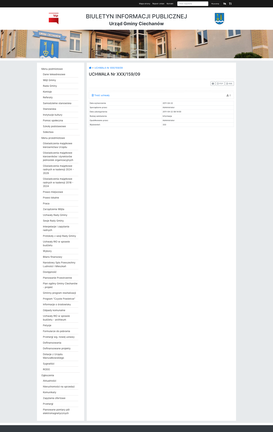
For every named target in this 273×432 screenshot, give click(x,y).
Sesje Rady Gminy (53, 220)
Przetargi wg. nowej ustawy (59, 336)
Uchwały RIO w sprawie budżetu (56, 243)
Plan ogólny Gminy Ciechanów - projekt (60, 285)
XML (230, 83)
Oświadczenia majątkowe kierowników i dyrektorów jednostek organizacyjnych (58, 156)
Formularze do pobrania (56, 331)
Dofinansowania (52, 342)
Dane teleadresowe (54, 74)
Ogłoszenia (47, 375)
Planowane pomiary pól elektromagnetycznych (56, 411)
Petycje (47, 325)
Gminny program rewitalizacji (59, 292)
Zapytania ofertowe (54, 398)
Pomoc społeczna (53, 120)
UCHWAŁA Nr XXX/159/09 (108, 67)
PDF (221, 83)
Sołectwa (48, 132)
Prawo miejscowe (53, 192)
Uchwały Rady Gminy (55, 215)
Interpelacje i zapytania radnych (56, 228)
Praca (46, 203)
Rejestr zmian (158, 3)
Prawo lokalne (51, 197)
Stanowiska (49, 109)
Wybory (47, 251)
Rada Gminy (50, 85)
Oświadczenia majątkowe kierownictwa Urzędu (57, 145)
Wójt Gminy (49, 80)
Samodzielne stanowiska (57, 103)
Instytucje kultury (52, 114)
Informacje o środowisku (57, 304)
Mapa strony (144, 3)
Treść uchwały (102, 95)
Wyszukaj (215, 4)
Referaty (48, 97)
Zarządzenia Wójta (53, 209)
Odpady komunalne (54, 310)
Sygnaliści (48, 363)
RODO (46, 369)
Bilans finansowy (52, 256)
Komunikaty (49, 392)
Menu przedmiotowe (53, 138)
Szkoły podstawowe (54, 126)
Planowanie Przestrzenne (57, 277)
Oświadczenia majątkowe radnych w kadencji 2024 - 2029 (58, 169)
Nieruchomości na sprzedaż (59, 386)
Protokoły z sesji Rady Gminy (59, 236)
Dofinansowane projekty (57, 348)
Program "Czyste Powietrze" (59, 298)
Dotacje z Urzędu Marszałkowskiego (53, 356)
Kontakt (170, 3)
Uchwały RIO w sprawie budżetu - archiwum (56, 318)
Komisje (47, 91)
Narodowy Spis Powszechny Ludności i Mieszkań (59, 264)
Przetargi (48, 403)
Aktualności (49, 380)
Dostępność (49, 272)
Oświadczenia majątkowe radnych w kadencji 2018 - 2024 (58, 182)
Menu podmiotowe (52, 68)
